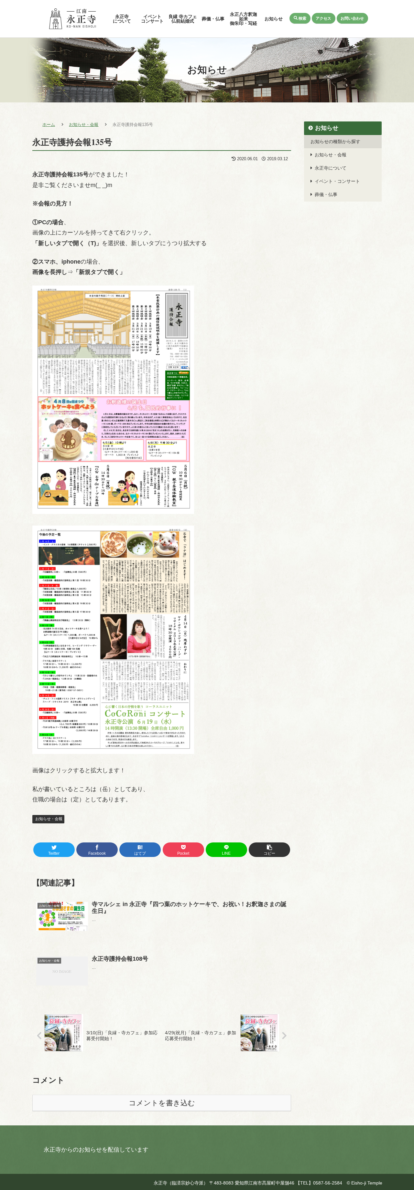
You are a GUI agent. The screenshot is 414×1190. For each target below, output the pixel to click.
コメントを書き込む (162, 1103)
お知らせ (274, 18)
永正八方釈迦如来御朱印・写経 (243, 19)
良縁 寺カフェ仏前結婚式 (183, 18)
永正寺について (122, 18)
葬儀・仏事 (213, 18)
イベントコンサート (152, 18)
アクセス (323, 18)
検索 (302, 18)
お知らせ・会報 (48, 819)
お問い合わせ (352, 18)
